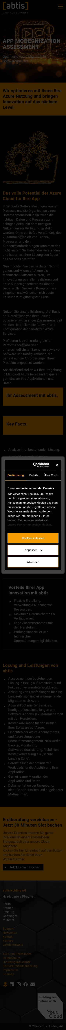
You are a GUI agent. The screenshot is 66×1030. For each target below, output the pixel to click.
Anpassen (31, 549)
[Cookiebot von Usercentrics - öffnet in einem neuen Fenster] (36, 465)
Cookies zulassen (33, 537)
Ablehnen (33, 561)
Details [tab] (33, 474)
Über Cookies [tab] (52, 474)
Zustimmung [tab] (16, 474)
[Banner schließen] (57, 465)
